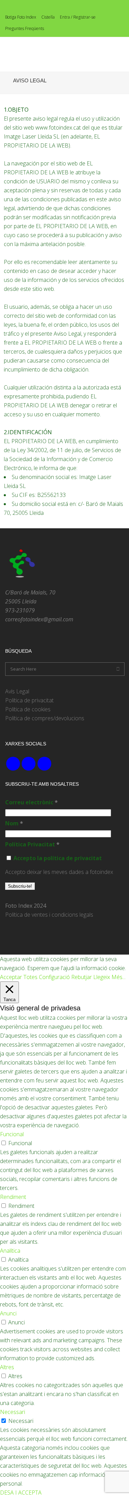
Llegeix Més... (109, 977)
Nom (14, 823)
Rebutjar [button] (81, 977)
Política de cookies (28, 709)
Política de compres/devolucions (44, 718)
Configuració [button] (54, 977)
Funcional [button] (12, 1134)
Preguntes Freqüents (24, 28)
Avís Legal (17, 691)
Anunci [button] (8, 1313)
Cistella (48, 17)
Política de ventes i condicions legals (49, 914)
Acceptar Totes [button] (18, 977)
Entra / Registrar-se (78, 17)
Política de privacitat (29, 700)
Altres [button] (7, 1367)
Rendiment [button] (13, 1197)
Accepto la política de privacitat (57, 858)
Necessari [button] (12, 1412)
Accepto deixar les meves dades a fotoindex (59, 872)
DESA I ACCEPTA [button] (21, 1492)
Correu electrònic (31, 802)
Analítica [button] (10, 1250)
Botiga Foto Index (20, 17)
